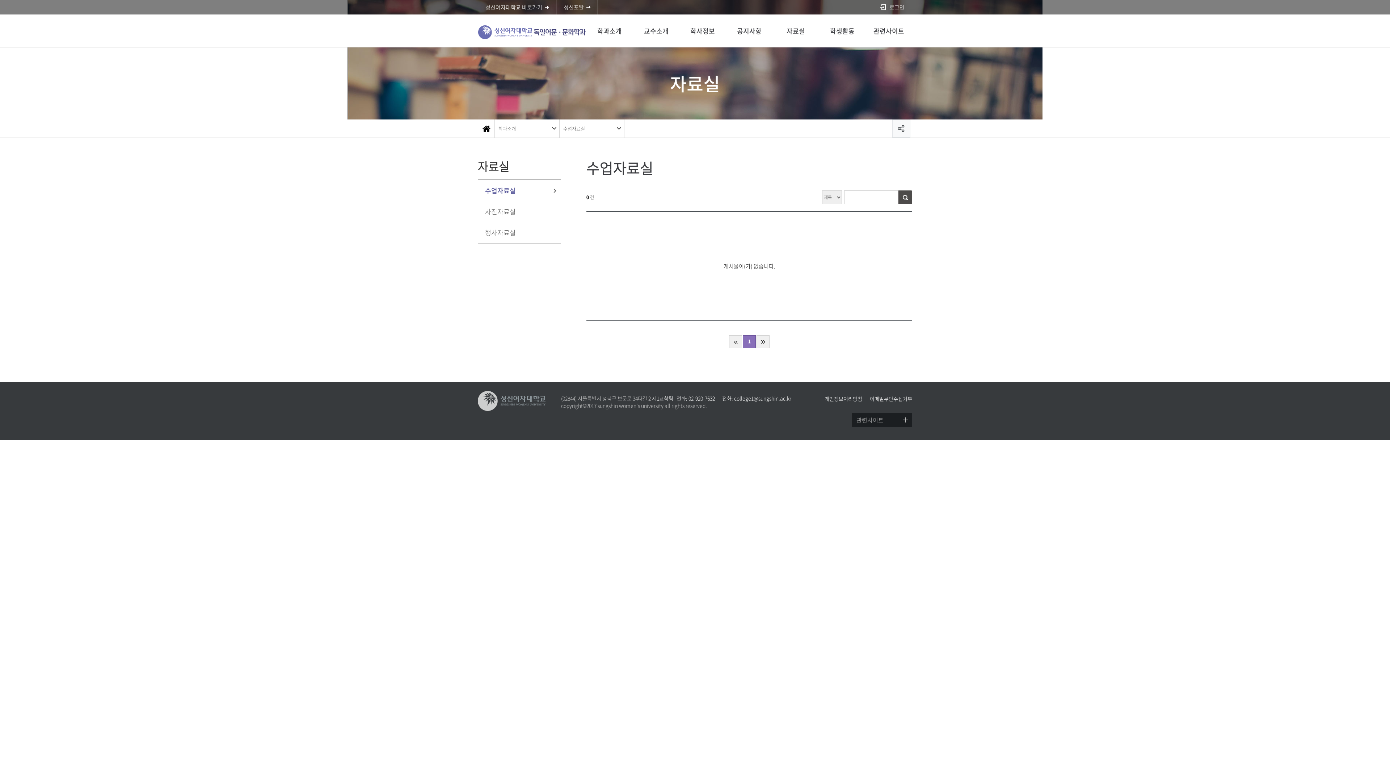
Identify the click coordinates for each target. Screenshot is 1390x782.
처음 (735, 341)
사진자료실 (500, 211)
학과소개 (609, 31)
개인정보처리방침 (843, 398)
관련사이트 (888, 31)
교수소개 (656, 31)
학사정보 (702, 31)
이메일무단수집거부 (891, 398)
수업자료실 (574, 128)
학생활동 (842, 31)
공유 (901, 128)
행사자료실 (500, 232)
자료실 (796, 31)
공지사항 (749, 31)
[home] (486, 128)
